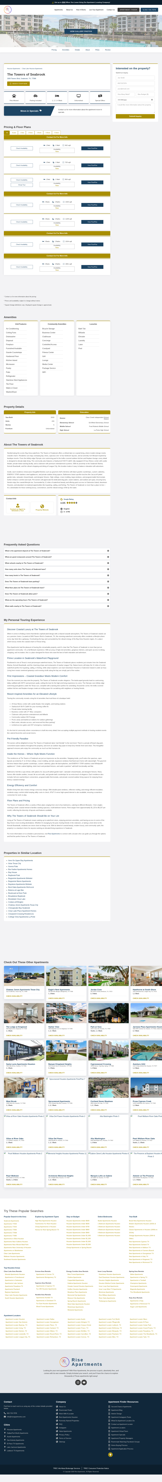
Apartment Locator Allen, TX (108, 1337)
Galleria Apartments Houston (78, 1283)
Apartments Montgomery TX (46, 1277)
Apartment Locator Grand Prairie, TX (142, 1328)
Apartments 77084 (10, 1236)
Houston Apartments (13, 68)
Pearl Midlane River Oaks (144, 1139)
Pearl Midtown (12, 1176)
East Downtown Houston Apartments (111, 1277)
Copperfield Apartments (76, 1280)
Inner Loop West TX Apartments (110, 1289)
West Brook (11, 1101)
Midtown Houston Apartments (14, 1256)
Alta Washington (98, 1139)
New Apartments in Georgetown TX (141, 1253)
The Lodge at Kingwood (16, 1027)
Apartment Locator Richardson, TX (49, 1337)
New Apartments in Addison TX (140, 1247)
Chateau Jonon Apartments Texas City (23, 905)
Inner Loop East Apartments (108, 1286)
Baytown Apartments (12, 1292)
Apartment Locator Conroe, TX (78, 1337)
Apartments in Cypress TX (45, 1286)
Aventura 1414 (139, 1064)
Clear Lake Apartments (12, 1253)
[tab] (7, 133)
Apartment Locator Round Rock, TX (49, 1334)
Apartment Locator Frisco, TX (78, 1328)
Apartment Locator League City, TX (18, 1337)
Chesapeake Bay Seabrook (19, 908)
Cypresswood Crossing (101, 1064)
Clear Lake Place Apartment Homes (22, 911)
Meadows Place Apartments (77, 1292)
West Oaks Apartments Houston (79, 1304)
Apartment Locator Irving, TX (16, 1328)
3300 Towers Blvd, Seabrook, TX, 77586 (21, 78)
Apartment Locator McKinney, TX (110, 1328)
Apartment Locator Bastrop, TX (16, 1325)
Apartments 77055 (10, 1230)
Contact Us (111, 10)
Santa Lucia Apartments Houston (20, 1064)
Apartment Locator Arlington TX (79, 1322)
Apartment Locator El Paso (139, 1322)
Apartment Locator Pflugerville (109, 1322)
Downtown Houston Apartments (110, 1274)
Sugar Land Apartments (138, 1307)
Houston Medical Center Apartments (111, 1283)
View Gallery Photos (81, 31)
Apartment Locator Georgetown (48, 1322)
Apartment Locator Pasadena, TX (141, 1331)
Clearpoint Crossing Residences (21, 914)
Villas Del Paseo (55, 1139)
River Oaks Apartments (107, 1298)
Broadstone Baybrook (16, 896)
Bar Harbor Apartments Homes (20, 869)
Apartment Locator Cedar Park (140, 1325)
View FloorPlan (92, 148)
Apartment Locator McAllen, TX (78, 1331)
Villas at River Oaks (14, 1139)
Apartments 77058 (10, 1233)
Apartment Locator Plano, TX (47, 1325)
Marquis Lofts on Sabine (101, 1176)
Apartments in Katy (136, 1301)
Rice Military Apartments (107, 1295)
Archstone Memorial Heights (60, 1176)
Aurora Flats (13, 866)
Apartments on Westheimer (13, 1250)
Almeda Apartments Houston (15, 1274)
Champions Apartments (138, 1283)
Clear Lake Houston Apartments (32, 68)
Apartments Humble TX (44, 1297)
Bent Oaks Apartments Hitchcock (21, 887)
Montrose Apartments (106, 1292)
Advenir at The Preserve (143, 1176)
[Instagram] (78, 1382)
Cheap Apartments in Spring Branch (78, 1247)
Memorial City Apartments (77, 1295)
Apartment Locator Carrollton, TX (79, 1334)
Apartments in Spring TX (138, 1277)
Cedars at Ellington (15, 902)
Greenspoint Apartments (138, 1286)
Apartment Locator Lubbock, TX (110, 1325)
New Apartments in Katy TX (138, 1256)
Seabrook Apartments (11, 1221)
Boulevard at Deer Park (17, 893)
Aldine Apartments (136, 1274)
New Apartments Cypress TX (139, 1241)
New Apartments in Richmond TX (140, 1262)
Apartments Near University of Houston (17, 1247)
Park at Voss (96, 1027)
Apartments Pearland (12, 1289)
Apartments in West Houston (14, 1238)
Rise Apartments (54, 834)
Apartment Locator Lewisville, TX (17, 1334)
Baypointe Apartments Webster (20, 878)
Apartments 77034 (10, 1224)
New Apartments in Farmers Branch (141, 1250)
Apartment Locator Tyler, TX (139, 1337)
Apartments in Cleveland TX (46, 1300)
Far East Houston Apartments (46, 1303)
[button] (57, 550)
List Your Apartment (96, 10)
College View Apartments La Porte (21, 917)
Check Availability (14, 996)
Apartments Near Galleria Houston (16, 1241)
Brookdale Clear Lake (16, 899)
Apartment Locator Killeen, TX (47, 1331)
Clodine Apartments (74, 1277)
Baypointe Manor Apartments (19, 881)
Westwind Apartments (75, 1310)
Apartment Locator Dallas (45, 1319)
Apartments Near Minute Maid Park (16, 1244)
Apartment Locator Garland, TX (48, 1328)
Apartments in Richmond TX (140, 1304)
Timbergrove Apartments (107, 1301)
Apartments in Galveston (13, 1280)
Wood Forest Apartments (45, 1306)
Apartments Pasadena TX (14, 1286)
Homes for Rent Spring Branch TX (47, 1230)
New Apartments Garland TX (139, 1244)
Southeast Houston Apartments (15, 1259)
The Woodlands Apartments (140, 1292)
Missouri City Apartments (76, 1298)
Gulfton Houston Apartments (77, 1289)
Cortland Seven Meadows (102, 1101)
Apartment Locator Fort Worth (109, 1319)
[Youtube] (84, 1382)
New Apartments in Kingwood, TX (140, 1259)
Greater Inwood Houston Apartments (80, 1286)
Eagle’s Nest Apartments (59, 990)
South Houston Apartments (14, 1298)
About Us (69, 10)
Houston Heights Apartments (109, 1280)
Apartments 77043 (10, 1227)
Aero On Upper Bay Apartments (20, 860)
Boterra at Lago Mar (16, 890)
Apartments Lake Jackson (14, 1283)
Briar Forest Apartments (76, 1274)
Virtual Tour (21, 185)
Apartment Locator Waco (138, 1319)
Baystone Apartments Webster (20, 884)
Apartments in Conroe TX (45, 1274)
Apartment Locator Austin (76, 1319)
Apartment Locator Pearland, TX (110, 1334)
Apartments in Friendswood (14, 1277)
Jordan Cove (96, 990)
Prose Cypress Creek (142, 1101)
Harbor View (53, 1027)
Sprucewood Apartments (59, 1101)
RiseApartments (87, 1362)
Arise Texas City (14, 863)
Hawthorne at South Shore (144, 990)
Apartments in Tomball (138, 1280)
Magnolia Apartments (137, 1289)
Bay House (12, 872)
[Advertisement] (58, 285)
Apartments (58, 10)
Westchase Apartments (76, 1307)
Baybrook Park (14, 875)
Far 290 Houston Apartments (46, 1289)
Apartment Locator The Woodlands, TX (143, 1334)
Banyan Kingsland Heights (60, 1064)
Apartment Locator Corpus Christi (79, 1325)
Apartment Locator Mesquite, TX (110, 1331)
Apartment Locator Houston (15, 1319)
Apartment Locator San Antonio (16, 1322)
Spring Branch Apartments (77, 1301)
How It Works (81, 10)
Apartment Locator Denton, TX (16, 1331)
